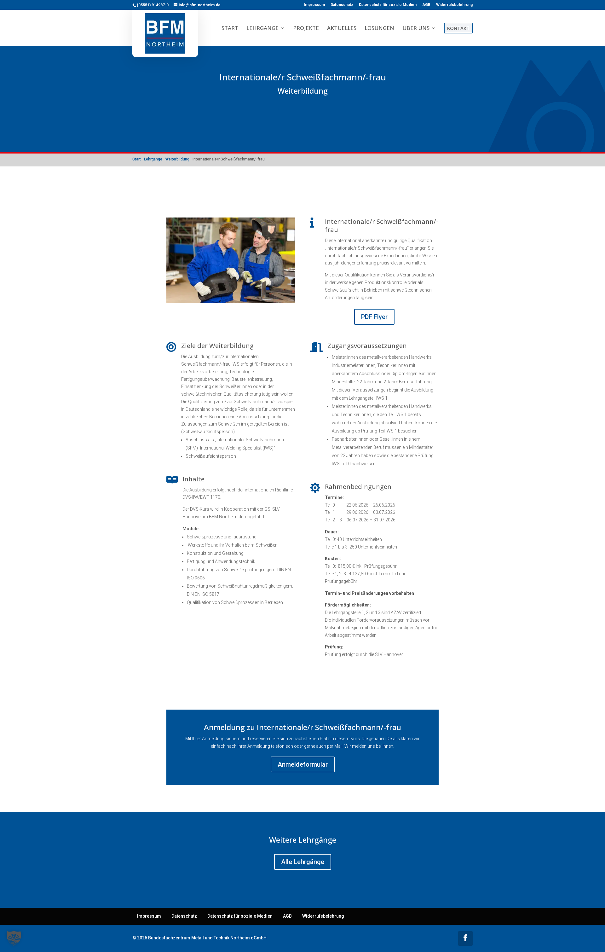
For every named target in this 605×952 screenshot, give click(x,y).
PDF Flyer (374, 317)
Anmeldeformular (303, 764)
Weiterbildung (303, 90)
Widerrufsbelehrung (454, 5)
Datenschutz (342, 5)
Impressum (314, 5)
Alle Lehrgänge (302, 862)
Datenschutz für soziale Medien (388, 5)
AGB (426, 5)
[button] (14, 938)
